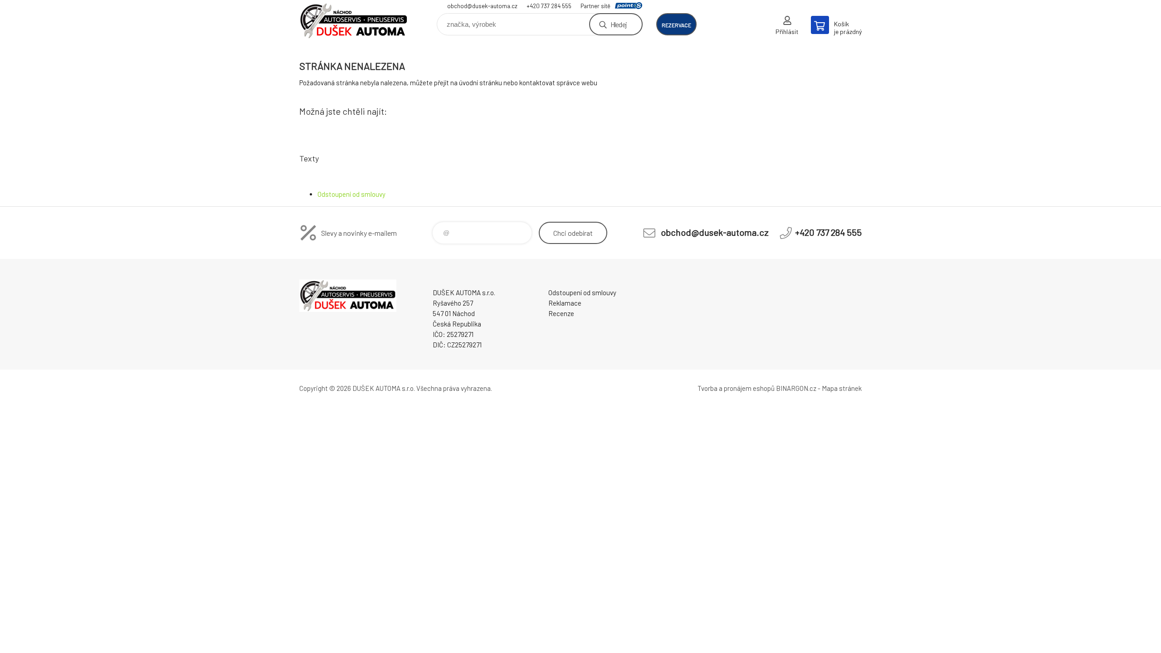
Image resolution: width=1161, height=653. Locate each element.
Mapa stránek (842, 388)
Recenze (561, 313)
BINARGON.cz (796, 388)
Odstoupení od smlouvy (351, 194)
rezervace (676, 25)
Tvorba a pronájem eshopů (736, 388)
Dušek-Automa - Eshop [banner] (353, 21)
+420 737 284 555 (549, 6)
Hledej (618, 24)
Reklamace (564, 303)
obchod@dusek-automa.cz (482, 6)
